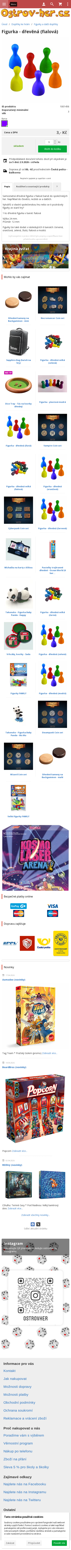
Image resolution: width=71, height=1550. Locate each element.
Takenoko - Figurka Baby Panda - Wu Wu (18, 734)
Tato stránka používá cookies (23, 1517)
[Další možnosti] (67, 4)
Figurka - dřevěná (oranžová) (52, 488)
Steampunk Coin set (52, 732)
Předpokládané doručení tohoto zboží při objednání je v (38, 160)
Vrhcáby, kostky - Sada (18, 654)
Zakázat (10, 1543)
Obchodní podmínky (19, 1402)
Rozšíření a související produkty (33, 186)
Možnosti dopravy (17, 1386)
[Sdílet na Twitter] (38, 1224)
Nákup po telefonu (17, 1451)
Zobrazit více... (49, 1053)
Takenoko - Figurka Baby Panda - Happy (18, 614)
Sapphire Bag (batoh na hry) (18, 361)
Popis (7, 186)
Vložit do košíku (52, 148)
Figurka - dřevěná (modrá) (52, 693)
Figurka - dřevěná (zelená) (52, 654)
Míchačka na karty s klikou (18, 567)
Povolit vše (59, 1543)
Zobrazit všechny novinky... (35, 1215)
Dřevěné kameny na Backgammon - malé (52, 776)
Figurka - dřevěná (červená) (52, 528)
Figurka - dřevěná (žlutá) (18, 445)
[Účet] (44, 4)
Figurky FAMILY (18, 693)
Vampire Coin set (53, 445)
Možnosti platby (15, 1394)
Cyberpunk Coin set (18, 528)
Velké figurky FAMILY (18, 816)
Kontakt (9, 1371)
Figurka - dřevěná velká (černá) (52, 614)
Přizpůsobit (34, 1543)
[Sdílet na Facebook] (33, 1224)
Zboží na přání (14, 1459)
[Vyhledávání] (52, 4)
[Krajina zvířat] (35, 257)
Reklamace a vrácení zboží (25, 1418)
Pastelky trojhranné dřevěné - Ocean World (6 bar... (52, 570)
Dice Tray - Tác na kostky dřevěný (18, 405)
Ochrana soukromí (18, 1410)
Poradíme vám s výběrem (23, 1435)
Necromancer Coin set (52, 318)
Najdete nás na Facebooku (24, 1484)
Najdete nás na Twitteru (22, 1500)
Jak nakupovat (15, 1379)
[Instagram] (35, 1295)
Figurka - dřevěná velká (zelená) (52, 361)
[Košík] (60, 4)
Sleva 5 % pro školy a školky (26, 1467)
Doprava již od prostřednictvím (38, 171)
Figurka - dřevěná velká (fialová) (18, 488)
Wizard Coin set (18, 774)
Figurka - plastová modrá (52, 402)
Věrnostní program (18, 1443)
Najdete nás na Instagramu (24, 1492)
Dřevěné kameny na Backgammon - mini (18, 319)
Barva (4, 118)
